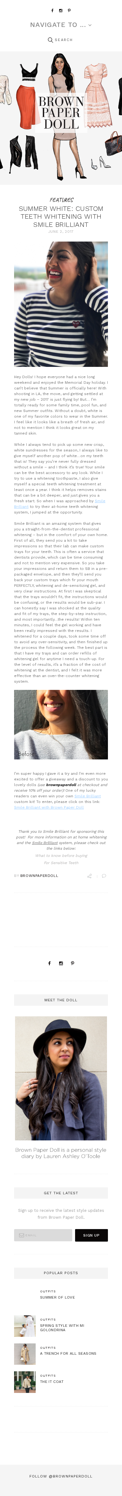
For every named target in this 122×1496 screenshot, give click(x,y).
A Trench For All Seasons (68, 1353)
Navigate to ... (58, 25)
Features (61, 200)
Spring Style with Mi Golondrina (62, 1327)
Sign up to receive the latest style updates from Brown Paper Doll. (61, 1214)
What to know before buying (61, 855)
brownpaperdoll (39, 875)
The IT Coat (52, 1381)
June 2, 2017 (61, 231)
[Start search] (50, 40)
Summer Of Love (57, 1297)
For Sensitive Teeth (61, 863)
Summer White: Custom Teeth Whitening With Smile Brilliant (61, 216)
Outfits (48, 1291)
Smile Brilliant (87, 796)
